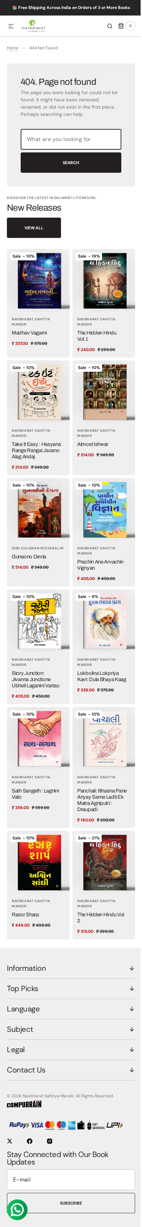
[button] (11, 26)
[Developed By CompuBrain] (24, 1106)
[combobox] (68, 148)
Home (12, 57)
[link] (37, 311)
